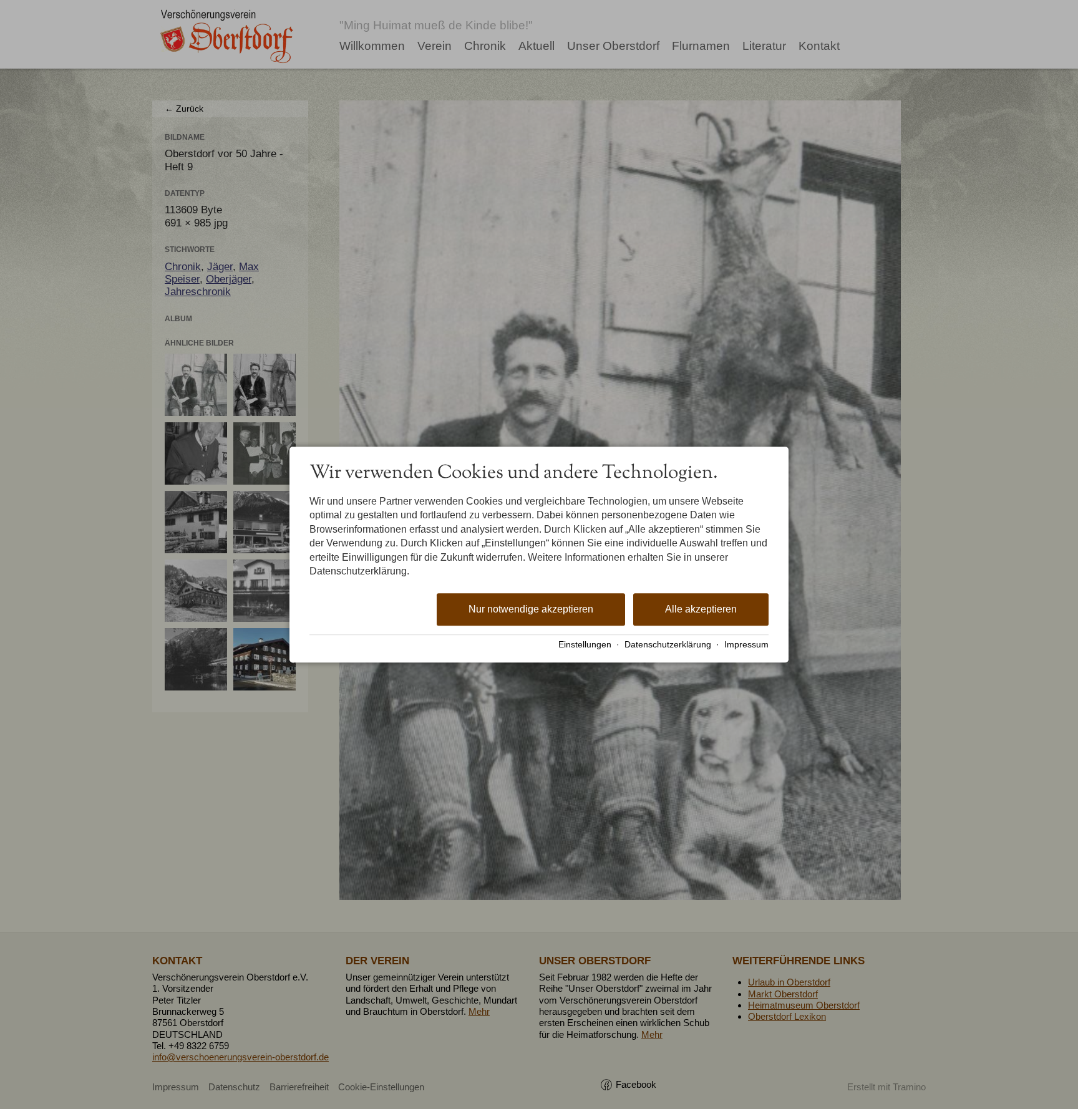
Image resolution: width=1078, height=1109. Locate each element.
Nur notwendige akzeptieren (531, 609)
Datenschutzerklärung (667, 644)
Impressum (746, 644)
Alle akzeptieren (701, 609)
